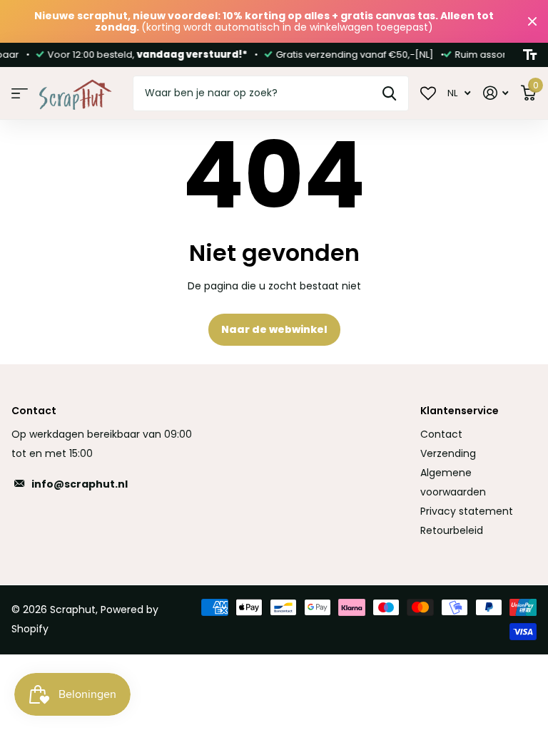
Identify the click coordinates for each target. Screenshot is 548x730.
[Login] (495, 93)
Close (532, 21)
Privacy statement (466, 511)
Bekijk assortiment (19, 94)
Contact (441, 434)
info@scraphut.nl (79, 484)
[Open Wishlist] (428, 93)
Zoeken (389, 93)
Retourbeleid (451, 530)
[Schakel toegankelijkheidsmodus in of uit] (530, 55)
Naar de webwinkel (274, 329)
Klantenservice (459, 410)
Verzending (448, 453)
